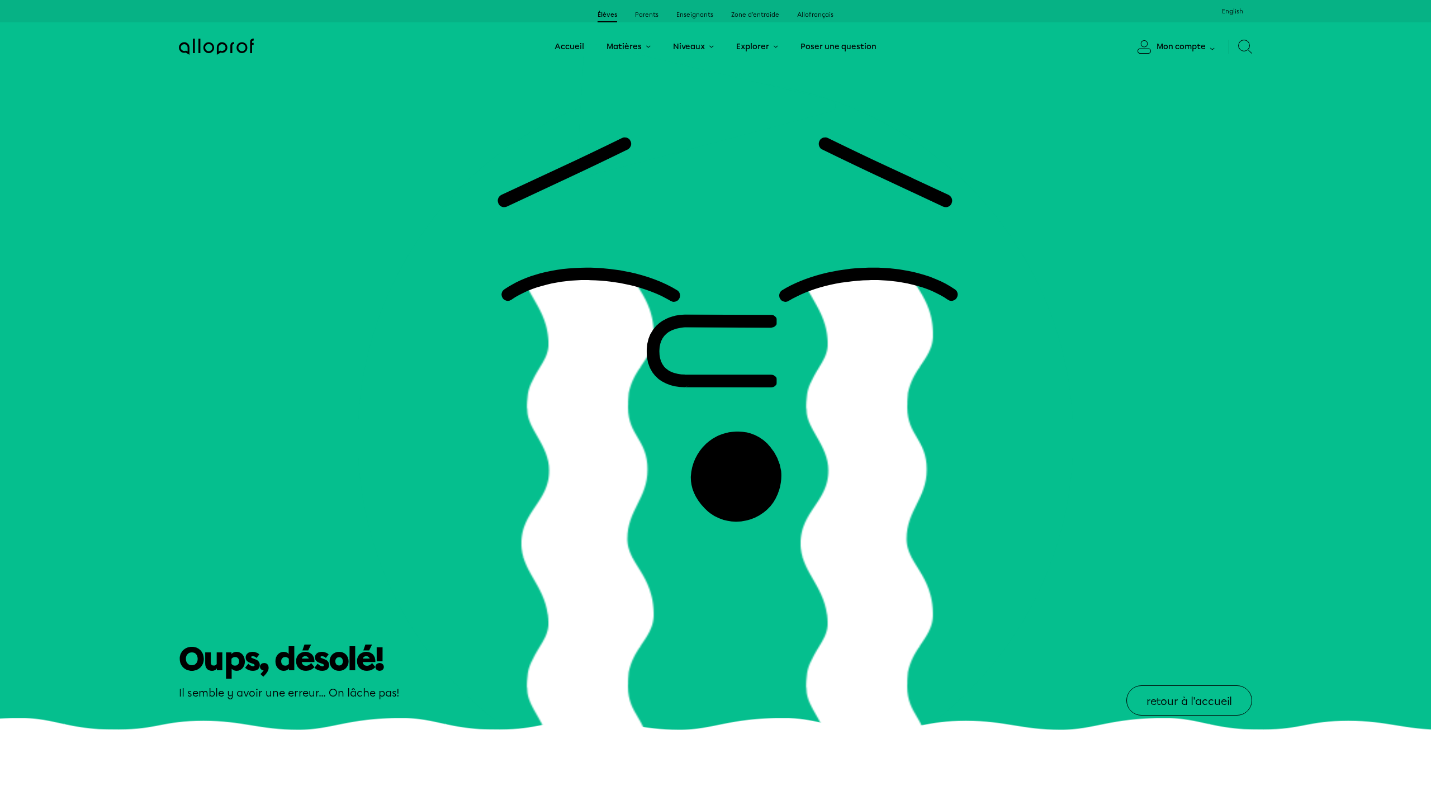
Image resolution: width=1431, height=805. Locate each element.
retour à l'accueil (1189, 701)
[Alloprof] (216, 47)
